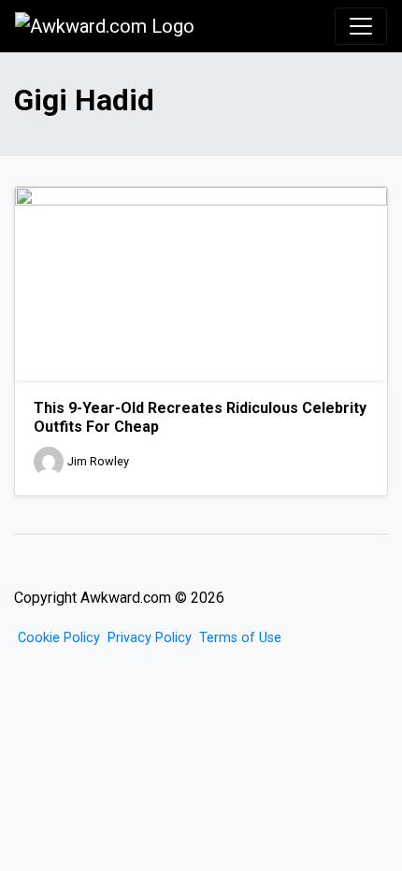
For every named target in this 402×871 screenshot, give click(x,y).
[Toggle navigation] (361, 26)
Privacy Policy (150, 638)
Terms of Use (240, 638)
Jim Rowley (98, 461)
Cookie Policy (59, 638)
